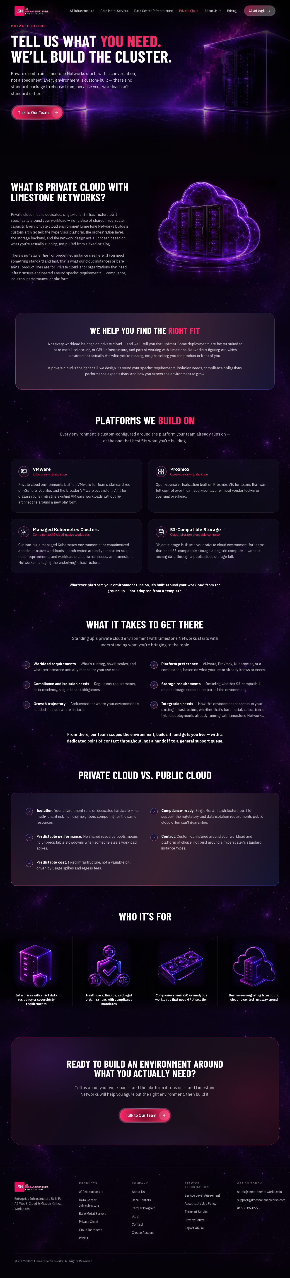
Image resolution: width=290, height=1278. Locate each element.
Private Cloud (188, 11)
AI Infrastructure (82, 11)
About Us (211, 11)
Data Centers (141, 1200)
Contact (137, 1224)
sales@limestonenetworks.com (259, 1192)
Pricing (232, 11)
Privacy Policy (194, 1220)
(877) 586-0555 (248, 1208)
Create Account (143, 1233)
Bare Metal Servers (114, 11)
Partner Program (143, 1208)
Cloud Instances (90, 1230)
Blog (135, 1216)
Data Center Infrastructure (153, 11)
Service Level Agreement (202, 1195)
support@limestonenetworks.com (261, 1200)
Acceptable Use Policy (200, 1204)
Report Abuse (194, 1228)
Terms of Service (196, 1212)
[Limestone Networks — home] (31, 11)
